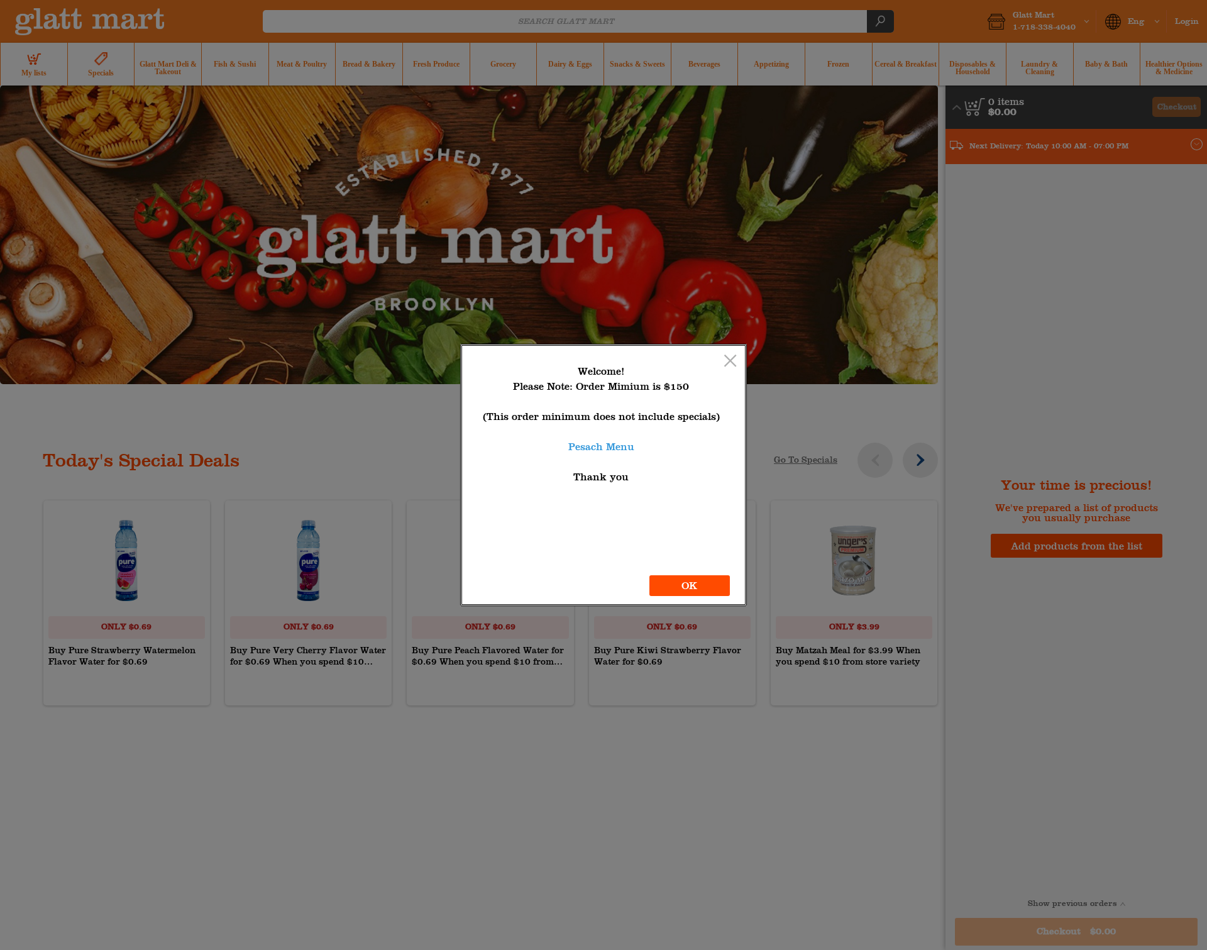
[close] (730, 362)
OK (689, 586)
